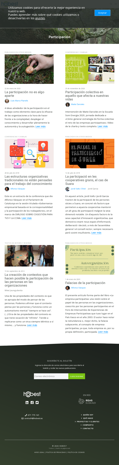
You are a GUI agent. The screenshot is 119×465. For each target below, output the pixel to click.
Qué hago (88, 418)
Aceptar (102, 12)
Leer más (40, 126)
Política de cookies (76, 452)
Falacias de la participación (85, 283)
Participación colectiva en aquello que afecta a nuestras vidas (87, 96)
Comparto (88, 425)
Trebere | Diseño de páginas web (59, 448)
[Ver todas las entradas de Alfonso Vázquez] (7, 190)
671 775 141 (33, 415)
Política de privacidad (56, 452)
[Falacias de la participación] (89, 273)
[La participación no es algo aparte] (29, 83)
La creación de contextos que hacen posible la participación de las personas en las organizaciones (29, 280)
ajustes (40, 18)
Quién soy (88, 415)
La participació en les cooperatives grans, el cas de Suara (86, 180)
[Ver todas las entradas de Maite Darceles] (68, 106)
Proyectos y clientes (88, 421)
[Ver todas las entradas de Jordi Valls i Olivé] (68, 190)
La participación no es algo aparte (24, 94)
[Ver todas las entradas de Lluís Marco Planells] (7, 102)
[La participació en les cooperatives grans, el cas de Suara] (89, 167)
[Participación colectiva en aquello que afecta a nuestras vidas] (89, 83)
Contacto (88, 428)
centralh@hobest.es (33, 418)
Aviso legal (39, 452)
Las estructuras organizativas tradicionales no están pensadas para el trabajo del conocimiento (28, 180)
